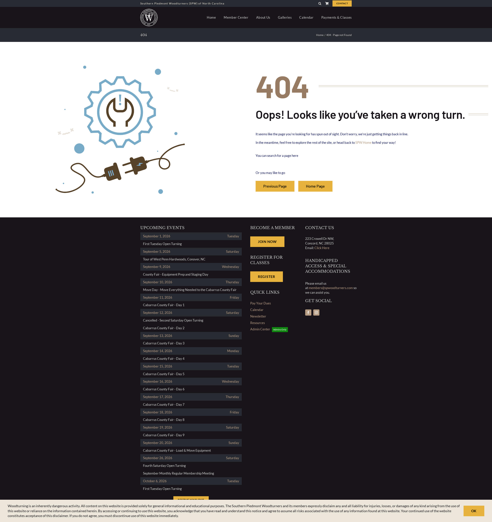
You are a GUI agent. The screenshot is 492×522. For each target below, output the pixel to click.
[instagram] (316, 312)
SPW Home (363, 142)
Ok (474, 511)
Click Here (321, 248)
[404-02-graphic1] (120, 64)
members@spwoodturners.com (331, 288)
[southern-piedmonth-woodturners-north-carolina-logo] (149, 10)
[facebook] (308, 312)
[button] (319, 3)
